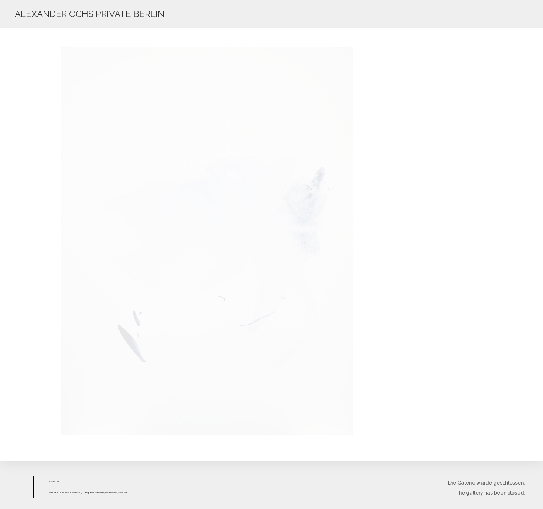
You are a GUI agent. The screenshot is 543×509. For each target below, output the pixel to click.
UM (57, 482)
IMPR (51, 482)
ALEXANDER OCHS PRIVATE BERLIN (89, 14)
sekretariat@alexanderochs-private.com (111, 493)
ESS (54, 482)
